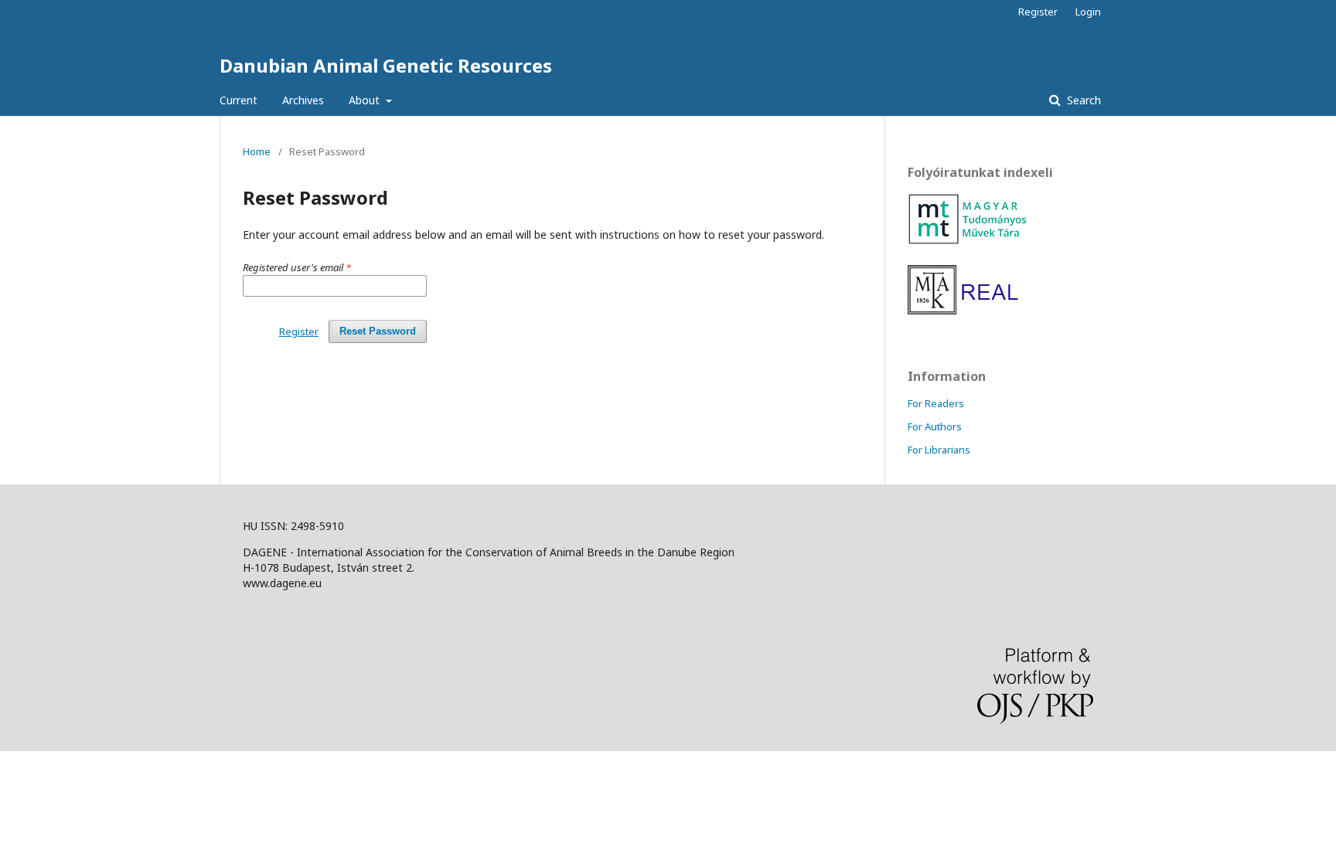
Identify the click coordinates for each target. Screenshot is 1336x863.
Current (238, 100)
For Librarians (939, 450)
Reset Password (377, 331)
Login (1088, 12)
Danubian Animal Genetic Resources (386, 65)
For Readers (936, 403)
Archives (303, 100)
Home (257, 151)
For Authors (935, 426)
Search (1082, 100)
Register (1038, 12)
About (366, 100)
